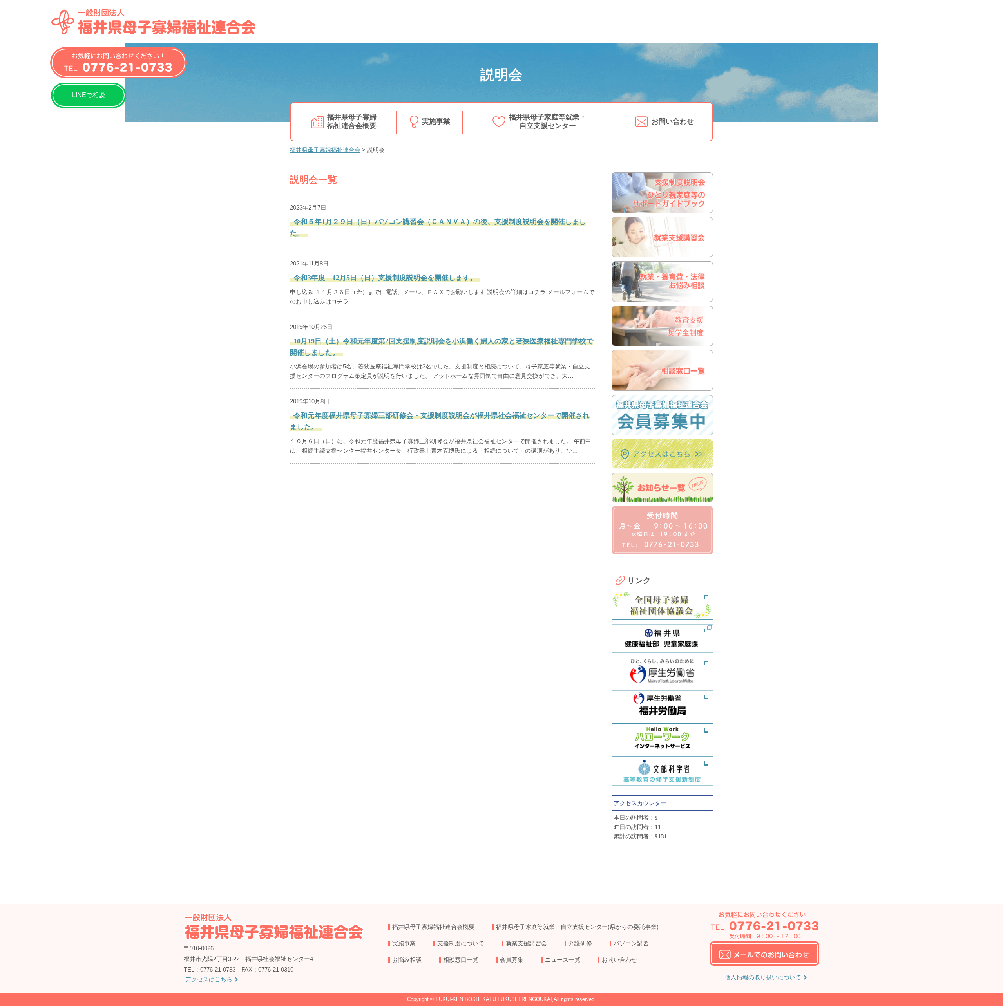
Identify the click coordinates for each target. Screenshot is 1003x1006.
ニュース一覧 (562, 959)
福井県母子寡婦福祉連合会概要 (352, 121)
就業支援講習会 (526, 943)
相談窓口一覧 (460, 959)
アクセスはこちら (208, 979)
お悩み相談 (407, 959)
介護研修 (580, 943)
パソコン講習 (631, 943)
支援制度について (460, 943)
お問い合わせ (673, 121)
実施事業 (436, 121)
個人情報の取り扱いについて (763, 977)
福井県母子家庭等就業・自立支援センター (548, 121)
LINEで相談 (88, 95)
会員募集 (511, 959)
